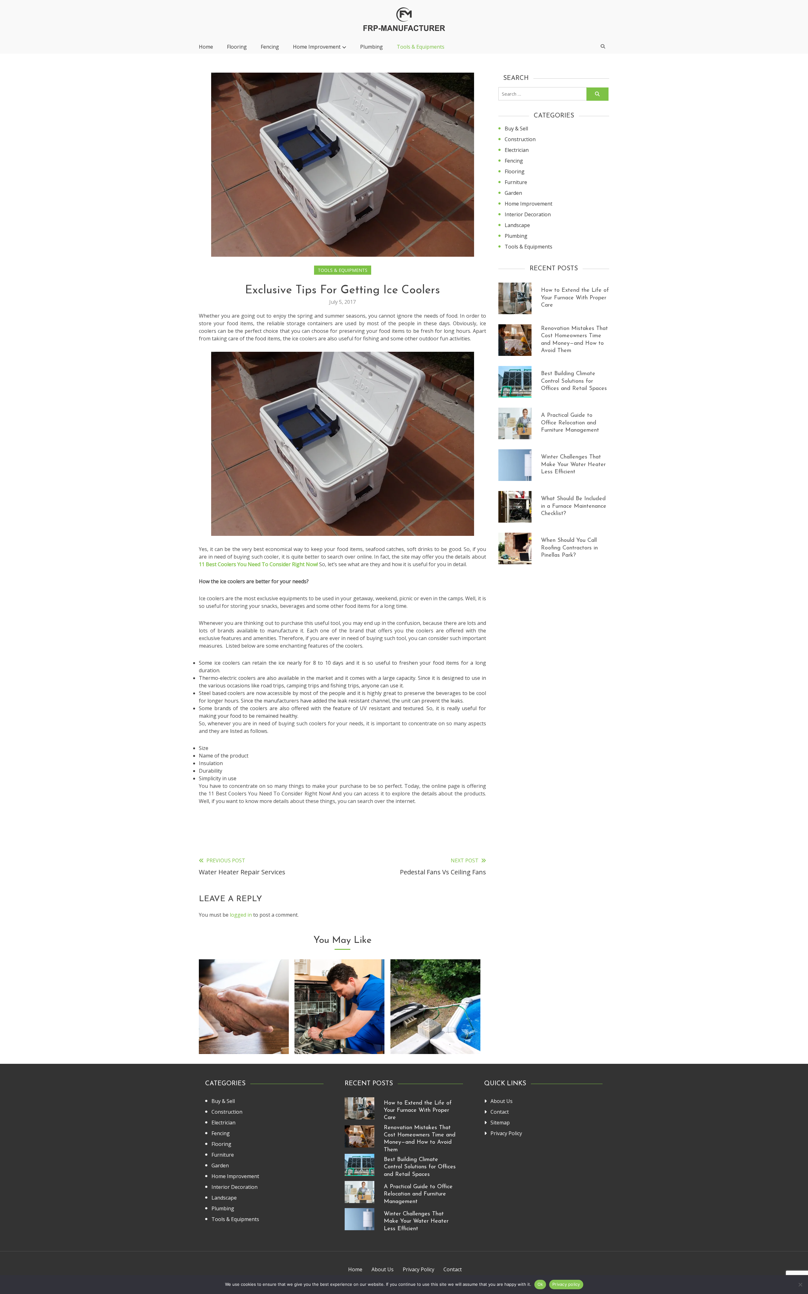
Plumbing (371, 46)
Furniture (516, 182)
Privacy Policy (506, 1133)
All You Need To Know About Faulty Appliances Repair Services (339, 1029)
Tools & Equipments (420, 46)
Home (206, 46)
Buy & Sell (516, 128)
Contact (499, 1111)
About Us (501, 1101)
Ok (540, 1284)
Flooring (237, 46)
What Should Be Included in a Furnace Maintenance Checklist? (573, 506)
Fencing (270, 46)
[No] (800, 1284)
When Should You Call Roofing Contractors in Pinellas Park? (569, 548)
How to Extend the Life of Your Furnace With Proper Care (575, 298)
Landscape (517, 225)
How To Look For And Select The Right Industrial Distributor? (244, 1029)
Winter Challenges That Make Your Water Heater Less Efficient (573, 464)
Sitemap (500, 1122)
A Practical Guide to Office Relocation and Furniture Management (570, 423)
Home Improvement (317, 46)
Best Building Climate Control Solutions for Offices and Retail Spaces (574, 381)
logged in (241, 914)
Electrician (517, 150)
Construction (520, 139)
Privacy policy (566, 1284)
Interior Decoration (528, 214)
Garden (513, 192)
